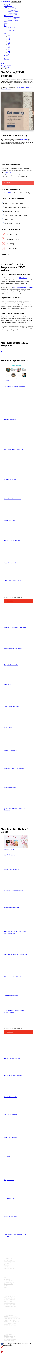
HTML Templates (12, 14)
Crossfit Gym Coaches (10, 419)
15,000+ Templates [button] (9, 7)
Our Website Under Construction (13, 1075)
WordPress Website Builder (15, 18)
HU (9, 51)
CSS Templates (8, 1301)
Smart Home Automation (11, 907)
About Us (7, 1263)
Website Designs (12, 10)
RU (9, 49)
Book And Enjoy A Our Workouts (14, 768)
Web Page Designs (9, 1336)
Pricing (6, 21)
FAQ (5, 1277)
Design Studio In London (11, 869)
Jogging (6, 380)
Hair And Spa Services (10, 1097)
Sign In (6, 55)
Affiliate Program (9, 1282)
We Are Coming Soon (10, 1114)
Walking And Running (10, 750)
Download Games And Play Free (13, 890)
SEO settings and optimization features (23, 287)
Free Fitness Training (10, 479)
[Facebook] (2, 1344)
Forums (6, 23)
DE (9, 36)
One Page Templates (10, 1306)
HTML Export (23, 278)
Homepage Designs (10, 1339)
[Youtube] (2, 1347)
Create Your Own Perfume (12, 1058)
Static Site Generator (10, 1323)
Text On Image (20, 87)
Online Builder (8, 193)
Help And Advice (9, 1180)
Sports (27, 87)
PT (9, 46)
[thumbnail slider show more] (2, 351)
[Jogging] (16, 379)
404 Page (7, 1156)
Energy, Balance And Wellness (13, 648)
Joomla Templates (12, 13)
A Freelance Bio (9, 1198)
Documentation (12, 28)
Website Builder (9, 1315)
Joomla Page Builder (13, 20)
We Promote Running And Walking (14, 386)
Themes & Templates (10, 1292)
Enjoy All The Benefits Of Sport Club (15, 627)
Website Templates (12, 8)
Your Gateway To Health (11, 706)
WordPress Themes (13, 11)
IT (8, 41)
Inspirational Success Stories (12, 499)
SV (9, 54)
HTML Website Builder (14, 17)
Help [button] (5, 26)
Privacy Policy (8, 1260)
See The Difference (10, 855)
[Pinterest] (2, 1352)
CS (9, 52)
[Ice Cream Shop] (16, 847)
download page (7, 172)
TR (9, 47)
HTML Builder (24, 139)
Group (31, 87)
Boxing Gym (8, 684)
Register (6, 59)
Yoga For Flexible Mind (11, 665)
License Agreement (9, 1261)
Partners (6, 1265)
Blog (5, 24)
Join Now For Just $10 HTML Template (15, 580)
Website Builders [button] (8, 16)
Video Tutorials (12, 27)
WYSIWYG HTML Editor (12, 1322)
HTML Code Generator (11, 1325)
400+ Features (8, 6)
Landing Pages (8, 1337)
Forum (6, 1285)
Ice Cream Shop (9, 849)
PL (9, 44)
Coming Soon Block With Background (15, 954)
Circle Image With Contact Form (13, 449)
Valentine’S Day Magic (11, 995)
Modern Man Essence (10, 1137)
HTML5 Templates (9, 1304)
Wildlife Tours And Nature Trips (13, 977)
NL (9, 38)
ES (9, 43)
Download (7, 4)
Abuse (6, 1266)
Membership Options (10, 520)
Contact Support (12, 30)
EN (9, 35)
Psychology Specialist (10, 1216)
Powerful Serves (9, 727)
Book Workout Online (10, 787)
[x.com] (2, 1349)
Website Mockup (9, 1340)
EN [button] (5, 33)
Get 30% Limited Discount (12, 540)
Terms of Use (8, 1258)
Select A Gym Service (10, 563)
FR (9, 39)
